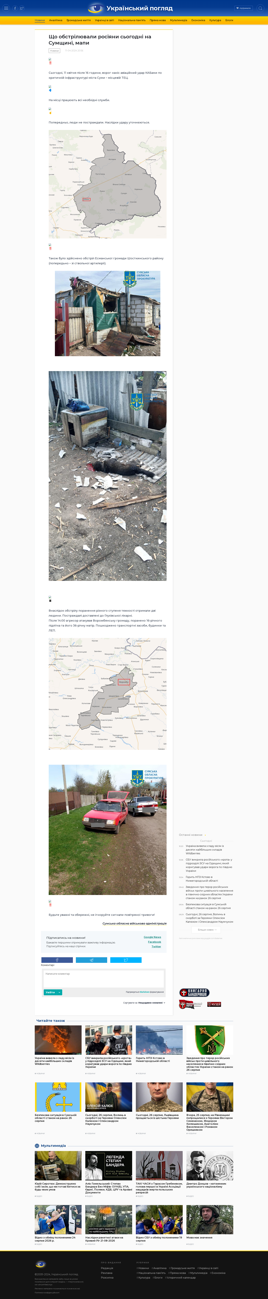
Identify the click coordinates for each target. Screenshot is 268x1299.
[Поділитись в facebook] (57, 960)
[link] (135, 923)
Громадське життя (79, 20)
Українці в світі (104, 20)
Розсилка (107, 1277)
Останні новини (190, 834)
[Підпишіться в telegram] (91, 960)
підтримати (245, 8)
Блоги (229, 20)
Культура (215, 20)
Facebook (154, 941)
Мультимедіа (178, 20)
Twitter (156, 946)
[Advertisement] (206, 962)
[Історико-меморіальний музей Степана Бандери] (220, 1004)
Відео (39, 1196)
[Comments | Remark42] (104, 987)
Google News (152, 937)
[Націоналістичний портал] (192, 1004)
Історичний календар (181, 1277)
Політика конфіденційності (47, 1292)
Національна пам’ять (132, 20)
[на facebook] (15, 8)
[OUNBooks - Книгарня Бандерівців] (206, 992)
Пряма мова (158, 20)
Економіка (198, 20)
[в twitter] (22, 8)
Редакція (107, 1268)
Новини (40, 20)
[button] (6, 8)
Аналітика (55, 20)
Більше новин (206, 929)
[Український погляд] (41, 1264)
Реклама (106, 1273)
